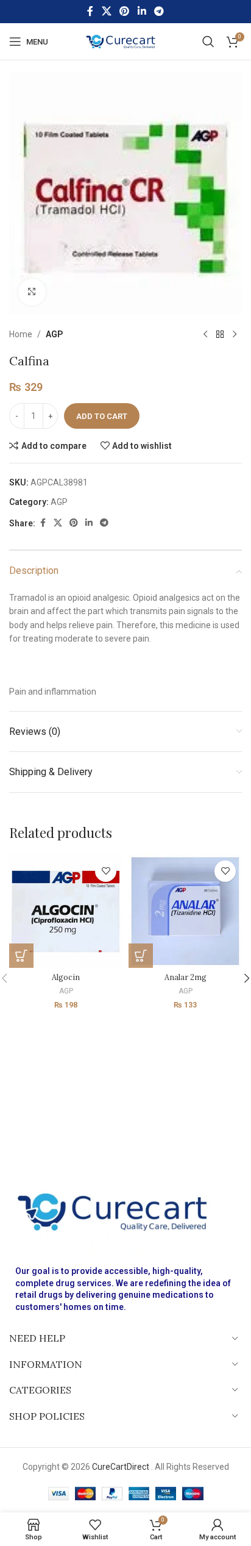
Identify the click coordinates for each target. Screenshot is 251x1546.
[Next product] (234, 334)
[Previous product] (205, 334)
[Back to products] (220, 334)
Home (20, 334)
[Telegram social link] (159, 11)
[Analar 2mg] (185, 911)
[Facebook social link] (90, 11)
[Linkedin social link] (141, 11)
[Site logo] (125, 41)
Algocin (66, 977)
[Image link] (125, 1210)
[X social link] (106, 11)
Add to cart (101, 416)
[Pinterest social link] (124, 11)
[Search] (208, 41)
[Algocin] (65, 911)
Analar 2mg (185, 977)
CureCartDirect (120, 1467)
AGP (54, 334)
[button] (21, 955)
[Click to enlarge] (32, 292)
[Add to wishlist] (105, 871)
